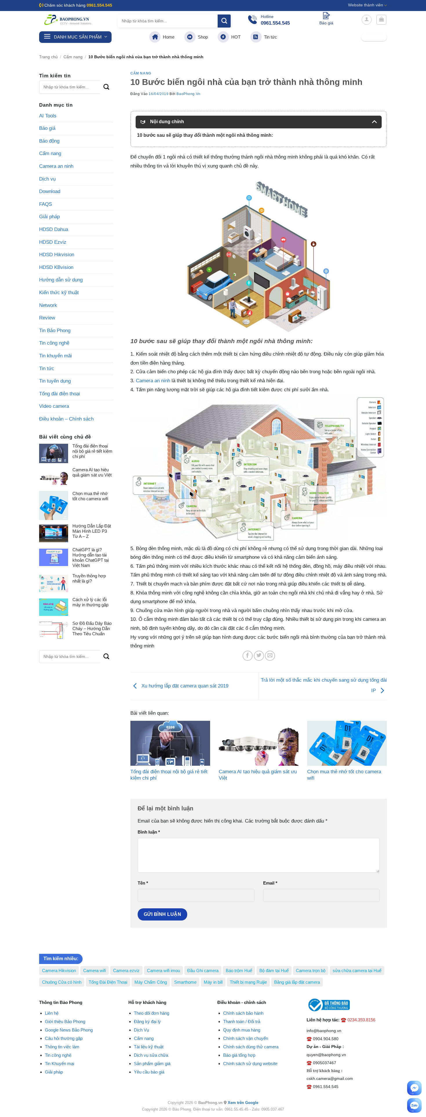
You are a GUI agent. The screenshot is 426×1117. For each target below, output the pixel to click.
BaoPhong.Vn (188, 94)
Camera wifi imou (163, 970)
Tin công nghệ (54, 343)
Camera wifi (94, 970)
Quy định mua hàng (241, 1029)
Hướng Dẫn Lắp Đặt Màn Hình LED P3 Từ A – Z (91, 531)
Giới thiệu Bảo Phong (65, 1021)
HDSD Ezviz (52, 242)
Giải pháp (49, 216)
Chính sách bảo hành (243, 1013)
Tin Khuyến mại (59, 1063)
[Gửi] (224, 21)
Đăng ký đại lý (147, 1021)
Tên (143, 882)
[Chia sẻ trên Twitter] (259, 656)
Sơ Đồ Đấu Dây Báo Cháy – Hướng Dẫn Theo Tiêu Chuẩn (92, 628)
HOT (235, 36)
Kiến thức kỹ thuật (59, 292)
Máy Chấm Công (150, 982)
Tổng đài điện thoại (59, 393)
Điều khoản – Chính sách (66, 419)
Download (49, 191)
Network (48, 305)
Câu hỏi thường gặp (64, 1038)
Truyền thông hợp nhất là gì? (89, 578)
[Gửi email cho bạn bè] (270, 656)
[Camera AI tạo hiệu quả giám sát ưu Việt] (258, 743)
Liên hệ (52, 1013)
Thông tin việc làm (62, 1046)
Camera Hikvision (59, 970)
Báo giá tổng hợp (239, 1055)
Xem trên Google (243, 1102)
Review (47, 318)
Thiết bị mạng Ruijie (248, 982)
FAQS (45, 204)
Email (270, 882)
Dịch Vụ (141, 1029)
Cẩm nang (73, 57)
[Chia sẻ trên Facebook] (248, 656)
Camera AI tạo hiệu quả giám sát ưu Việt (92, 472)
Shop (202, 36)
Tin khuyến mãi (55, 356)
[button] (367, 20)
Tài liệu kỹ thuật (148, 1046)
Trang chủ (48, 57)
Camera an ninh (56, 166)
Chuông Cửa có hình (61, 982)
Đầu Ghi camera (203, 970)
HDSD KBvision (56, 267)
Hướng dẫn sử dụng (61, 280)
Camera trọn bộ (310, 970)
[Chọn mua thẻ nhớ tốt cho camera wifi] (347, 743)
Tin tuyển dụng (55, 381)
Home (167, 36)
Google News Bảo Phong (69, 1029)
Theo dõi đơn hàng (151, 1013)
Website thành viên (365, 5)
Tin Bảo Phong (54, 330)
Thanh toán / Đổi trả (241, 1021)
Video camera (54, 406)
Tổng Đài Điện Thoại (108, 982)
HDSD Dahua (53, 229)
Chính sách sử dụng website (250, 1063)
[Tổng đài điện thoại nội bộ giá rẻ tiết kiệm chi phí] (170, 743)
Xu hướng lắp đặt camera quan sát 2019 (184, 686)
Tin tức (269, 36)
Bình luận (149, 831)
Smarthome (185, 982)
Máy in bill (213, 982)
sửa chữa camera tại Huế (357, 970)
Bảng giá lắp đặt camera (297, 982)
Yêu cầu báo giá (149, 1071)
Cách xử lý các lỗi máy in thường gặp (90, 602)
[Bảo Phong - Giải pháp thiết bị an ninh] (68, 19)
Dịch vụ (47, 179)
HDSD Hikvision (56, 254)
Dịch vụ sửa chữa (151, 1055)
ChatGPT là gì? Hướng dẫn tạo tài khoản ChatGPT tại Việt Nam (90, 557)
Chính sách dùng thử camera (250, 1046)
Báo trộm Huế (239, 970)
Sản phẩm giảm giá (152, 1063)
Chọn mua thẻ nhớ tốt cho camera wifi (90, 496)
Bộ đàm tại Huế (274, 970)
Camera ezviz (126, 970)
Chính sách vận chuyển (245, 1038)
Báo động (49, 141)
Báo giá (47, 128)
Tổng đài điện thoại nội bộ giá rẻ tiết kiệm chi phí (92, 451)
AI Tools (48, 116)
